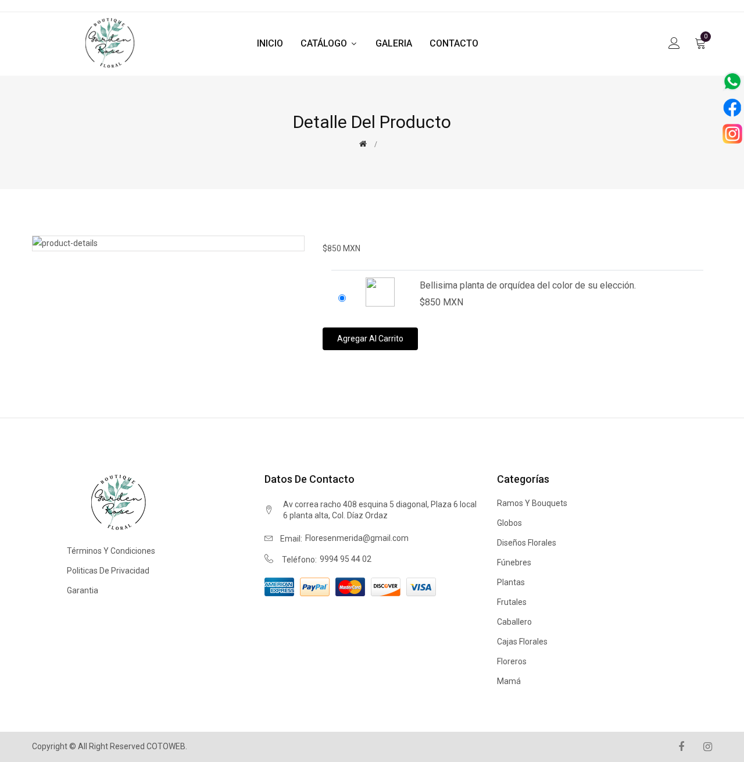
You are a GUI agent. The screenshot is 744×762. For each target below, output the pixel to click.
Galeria (393, 43)
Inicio (270, 43)
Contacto (454, 43)
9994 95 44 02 (345, 559)
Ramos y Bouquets (532, 503)
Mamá (509, 681)
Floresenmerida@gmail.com (357, 538)
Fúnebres (514, 562)
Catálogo (325, 43)
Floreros (512, 661)
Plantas (511, 582)
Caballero (514, 622)
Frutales (512, 602)
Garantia (82, 590)
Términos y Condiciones (111, 551)
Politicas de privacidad (108, 571)
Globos (509, 523)
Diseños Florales (526, 543)
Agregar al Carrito (370, 338)
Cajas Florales (522, 642)
